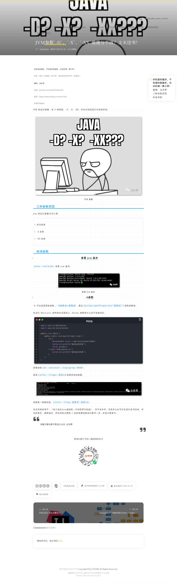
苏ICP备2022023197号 (68, 569)
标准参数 (157, 97)
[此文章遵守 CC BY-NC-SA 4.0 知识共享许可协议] (42, 485)
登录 (60, 540)
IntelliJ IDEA (43, 33)
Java (47, 27)
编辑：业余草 (160, 89)
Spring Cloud (97, 27)
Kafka (122, 27)
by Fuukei (96, 575)
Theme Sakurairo (84, 575)
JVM (141, 27)
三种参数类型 (160, 93)
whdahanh (44, 49)
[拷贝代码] (140, 319)
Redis (132, 27)
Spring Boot (79, 27)
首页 (39, 27)
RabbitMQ (152, 27)
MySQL (111, 27)
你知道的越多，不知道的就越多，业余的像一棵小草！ (162, 83)
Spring (65, 27)
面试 (56, 27)
